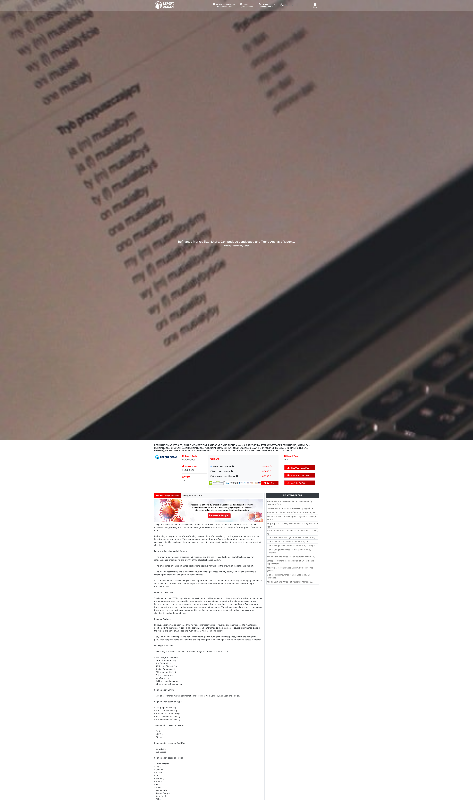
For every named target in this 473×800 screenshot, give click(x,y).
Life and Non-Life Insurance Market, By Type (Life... (291, 508)
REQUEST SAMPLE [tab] (192, 495)
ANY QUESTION (297, 483)
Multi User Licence (221, 471)
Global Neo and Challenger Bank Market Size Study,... (292, 537)
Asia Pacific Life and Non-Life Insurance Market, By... (291, 512)
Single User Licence (221, 466)
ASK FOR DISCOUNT (300, 475)
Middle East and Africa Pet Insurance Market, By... (290, 582)
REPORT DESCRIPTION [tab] (167, 495)
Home (227, 245)
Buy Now (270, 483)
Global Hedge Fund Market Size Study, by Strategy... (291, 545)
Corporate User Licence (224, 476)
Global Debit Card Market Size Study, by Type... (289, 541)
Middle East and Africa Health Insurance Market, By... (291, 556)
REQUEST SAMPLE (299, 468)
